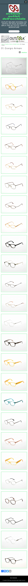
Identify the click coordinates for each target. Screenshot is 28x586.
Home (3, 44)
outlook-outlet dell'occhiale (14, 16)
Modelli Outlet (16, 44)
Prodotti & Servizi (8, 44)
